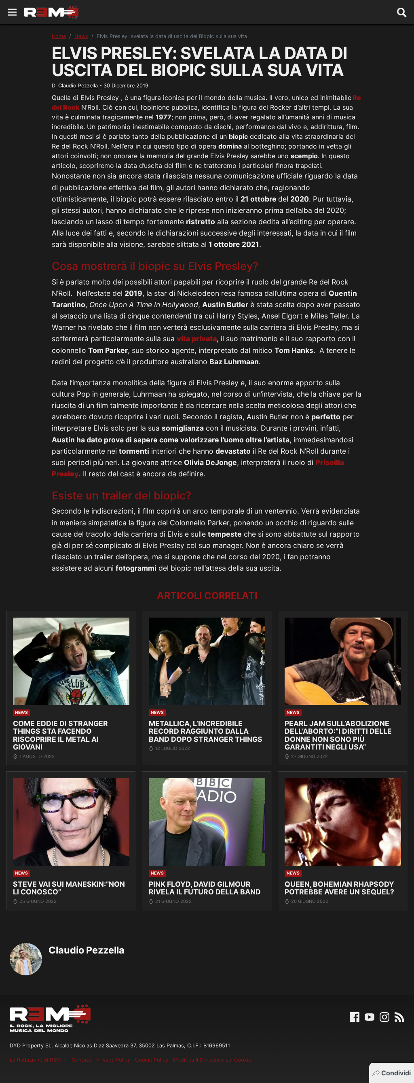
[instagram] (384, 1016)
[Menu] (12, 12)
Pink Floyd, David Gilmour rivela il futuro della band (205, 888)
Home (59, 36)
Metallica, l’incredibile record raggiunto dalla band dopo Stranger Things (205, 731)
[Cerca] (402, 12)
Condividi (396, 1073)
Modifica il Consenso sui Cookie (212, 1060)
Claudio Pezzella (78, 86)
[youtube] (369, 1016)
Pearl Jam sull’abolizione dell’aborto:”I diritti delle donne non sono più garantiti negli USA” (338, 735)
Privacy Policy (113, 1060)
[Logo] (51, 12)
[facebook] (354, 1016)
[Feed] (399, 1016)
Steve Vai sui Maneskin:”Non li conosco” (69, 888)
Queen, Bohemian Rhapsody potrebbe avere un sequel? (339, 888)
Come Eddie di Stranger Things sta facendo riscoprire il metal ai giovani (60, 735)
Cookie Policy (151, 1060)
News (81, 36)
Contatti (81, 1060)
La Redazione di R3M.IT (38, 1060)
